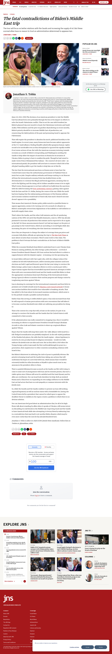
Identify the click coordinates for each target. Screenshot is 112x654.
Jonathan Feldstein (99, 568)
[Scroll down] (24, 581)
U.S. (20, 2)
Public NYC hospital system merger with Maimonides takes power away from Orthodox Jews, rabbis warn (42, 550)
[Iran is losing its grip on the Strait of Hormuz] (97, 539)
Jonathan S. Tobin (9, 35)
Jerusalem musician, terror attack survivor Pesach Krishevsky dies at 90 (15, 544)
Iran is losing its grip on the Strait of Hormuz (95, 549)
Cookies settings (74, 647)
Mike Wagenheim (71, 553)
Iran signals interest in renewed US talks (16, 550)
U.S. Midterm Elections (42, 7)
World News (59, 545)
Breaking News (11, 531)
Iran (79, 7)
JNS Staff (59, 582)
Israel (14, 2)
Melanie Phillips (86, 62)
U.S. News (33, 545)
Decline (101, 647)
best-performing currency (42, 189)
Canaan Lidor (34, 581)
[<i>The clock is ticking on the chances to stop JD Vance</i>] (105, 71)
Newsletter (85, 2)
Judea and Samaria (62, 7)
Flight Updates (53, 7)
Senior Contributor (86, 58)
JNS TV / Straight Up (89, 546)
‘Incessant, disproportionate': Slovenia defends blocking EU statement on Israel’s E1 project (42, 577)
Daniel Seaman (88, 552)
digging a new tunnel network (51, 287)
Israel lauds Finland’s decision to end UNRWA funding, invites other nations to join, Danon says (69, 549)
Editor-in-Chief (84, 7)
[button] (10, 38)
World (26, 2)
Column (12, 14)
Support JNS (103, 2)
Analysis (34, 2)
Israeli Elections (32, 7)
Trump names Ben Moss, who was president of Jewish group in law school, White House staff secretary (69, 577)
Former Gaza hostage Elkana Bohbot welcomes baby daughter (15, 537)
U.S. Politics (31, 434)
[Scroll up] (22, 581)
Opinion (42, 2)
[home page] (6, 3)
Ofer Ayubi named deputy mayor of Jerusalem (16, 556)
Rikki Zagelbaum (35, 554)
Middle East (16, 434)
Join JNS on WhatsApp (96, 89)
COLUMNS (89, 556)
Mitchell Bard (98, 579)
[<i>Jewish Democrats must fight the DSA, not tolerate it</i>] (105, 51)
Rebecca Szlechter (62, 553)
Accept (87, 647)
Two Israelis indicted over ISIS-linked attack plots (15, 568)
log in (37, 495)
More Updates (9, 581)
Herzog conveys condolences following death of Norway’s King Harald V (15, 576)
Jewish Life (57, 2)
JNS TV (49, 2)
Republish (29, 38)
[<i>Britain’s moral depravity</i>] (105, 61)
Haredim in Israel (73, 7)
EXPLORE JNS (15, 524)
